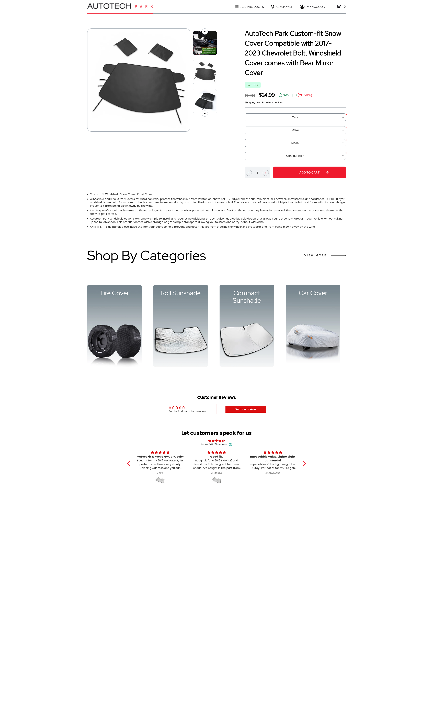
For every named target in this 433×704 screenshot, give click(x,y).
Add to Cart (309, 172)
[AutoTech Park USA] (120, 6)
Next (192, 80)
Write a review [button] (245, 409)
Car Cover (313, 293)
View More (315, 255)
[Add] (266, 172)
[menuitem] (339, 6)
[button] (129, 463)
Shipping (250, 102)
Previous (85, 80)
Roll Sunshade (181, 293)
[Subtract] (249, 172)
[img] (216, 441)
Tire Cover (114, 293)
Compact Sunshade (247, 296)
